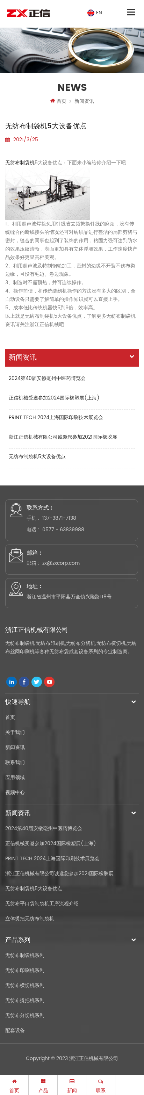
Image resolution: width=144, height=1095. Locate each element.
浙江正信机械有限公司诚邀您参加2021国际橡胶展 (63, 437)
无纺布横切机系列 (24, 985)
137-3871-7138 (59, 518)
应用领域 (15, 777)
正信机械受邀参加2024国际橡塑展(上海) (54, 398)
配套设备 (15, 1030)
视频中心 (15, 792)
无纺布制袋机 (20, 163)
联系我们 (15, 762)
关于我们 (15, 732)
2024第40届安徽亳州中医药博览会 (47, 378)
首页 (61, 101)
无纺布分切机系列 (24, 1015)
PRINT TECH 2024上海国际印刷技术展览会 (56, 417)
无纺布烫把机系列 (24, 1000)
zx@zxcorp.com (61, 563)
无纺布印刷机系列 (24, 970)
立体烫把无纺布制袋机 (29, 919)
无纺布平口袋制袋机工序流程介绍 (42, 904)
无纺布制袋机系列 (24, 955)
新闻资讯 (84, 101)
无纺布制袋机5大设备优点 (37, 457)
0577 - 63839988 (63, 530)
